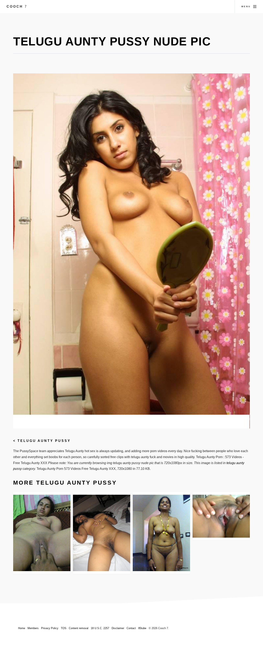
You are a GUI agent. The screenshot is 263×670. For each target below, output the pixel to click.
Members (33, 628)
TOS (63, 628)
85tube (142, 628)
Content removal (78, 628)
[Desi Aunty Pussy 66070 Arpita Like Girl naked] (101, 533)
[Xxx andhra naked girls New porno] (161, 533)
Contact (131, 628)
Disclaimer (118, 628)
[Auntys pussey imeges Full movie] (221, 516)
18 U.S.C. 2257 (100, 628)
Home (21, 628)
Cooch (17, 6)
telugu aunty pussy (44, 440)
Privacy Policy (49, 628)
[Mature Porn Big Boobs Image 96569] (41, 533)
